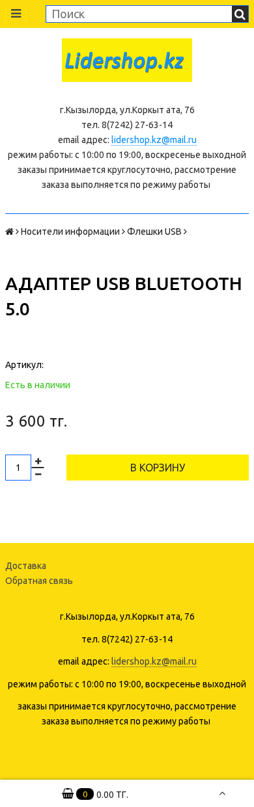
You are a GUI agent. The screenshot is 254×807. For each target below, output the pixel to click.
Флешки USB (154, 231)
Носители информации (70, 231)
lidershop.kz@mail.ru (154, 140)
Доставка (25, 566)
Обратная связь (39, 580)
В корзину (157, 467)
